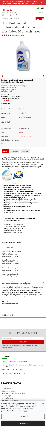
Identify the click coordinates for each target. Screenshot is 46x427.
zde (25, 411)
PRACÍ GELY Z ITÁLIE (26, 136)
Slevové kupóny (7, 396)
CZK (40, 12)
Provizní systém (7, 398)
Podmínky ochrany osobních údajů (13, 393)
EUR (43, 12)
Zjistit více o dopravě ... (9, 377)
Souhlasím (23, 423)
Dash (19, 218)
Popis (5, 151)
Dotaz (6, 144)
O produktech (6, 389)
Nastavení (23, 416)
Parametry (15, 151)
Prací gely (8, 315)
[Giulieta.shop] (11, 7)
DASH (21, 132)
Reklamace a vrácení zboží (10, 400)
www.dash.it (5, 100)
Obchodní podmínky (8, 391)
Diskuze (25, 151)
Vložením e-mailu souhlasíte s (19, 346)
